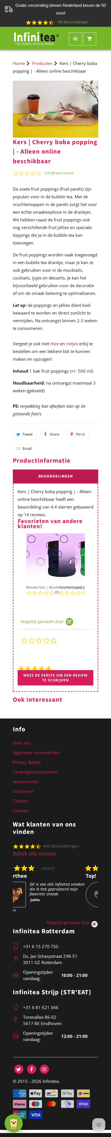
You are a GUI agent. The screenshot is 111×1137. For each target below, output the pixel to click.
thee (54, 343)
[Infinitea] (36, 38)
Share (54, 434)
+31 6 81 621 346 (40, 1007)
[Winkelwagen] (89, 39)
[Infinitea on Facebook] (31, 1069)
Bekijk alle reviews (35, 853)
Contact (20, 801)
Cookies (20, 810)
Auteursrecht (25, 781)
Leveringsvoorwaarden (35, 772)
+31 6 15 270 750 (40, 946)
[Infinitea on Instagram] (44, 1069)
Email (27, 448)
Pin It (80, 434)
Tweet (27, 434)
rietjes (72, 343)
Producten (42, 63)
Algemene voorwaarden (36, 752)
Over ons (22, 743)
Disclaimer (23, 791)
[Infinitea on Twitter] (18, 1069)
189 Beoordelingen (73, 22)
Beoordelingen (55, 476)
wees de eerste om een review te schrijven (55, 678)
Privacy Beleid (26, 762)
